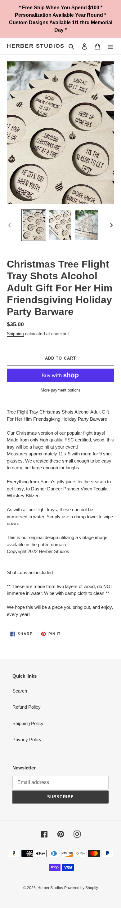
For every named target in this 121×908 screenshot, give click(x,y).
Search (19, 690)
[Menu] (110, 46)
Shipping (15, 333)
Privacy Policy (27, 739)
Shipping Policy (27, 723)
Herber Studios (36, 46)
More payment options (61, 390)
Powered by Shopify (81, 888)
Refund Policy (26, 707)
